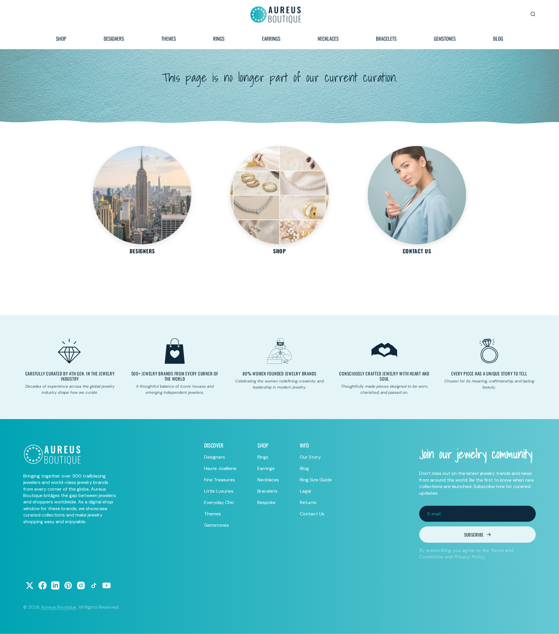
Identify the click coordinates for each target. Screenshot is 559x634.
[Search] (533, 14)
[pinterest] (68, 585)
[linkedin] (55, 585)
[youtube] (106, 585)
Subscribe (474, 534)
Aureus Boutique (58, 607)
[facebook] (42, 585)
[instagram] (81, 585)
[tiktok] (93, 585)
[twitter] (29, 585)
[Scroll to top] (549, 624)
